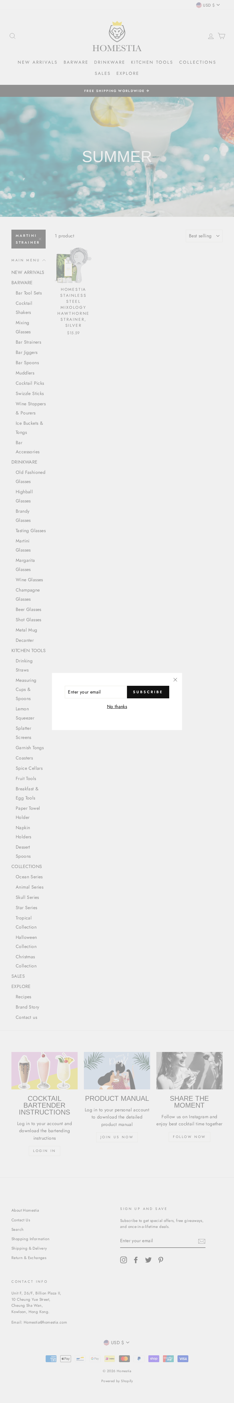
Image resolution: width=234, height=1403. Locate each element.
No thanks (117, 706)
